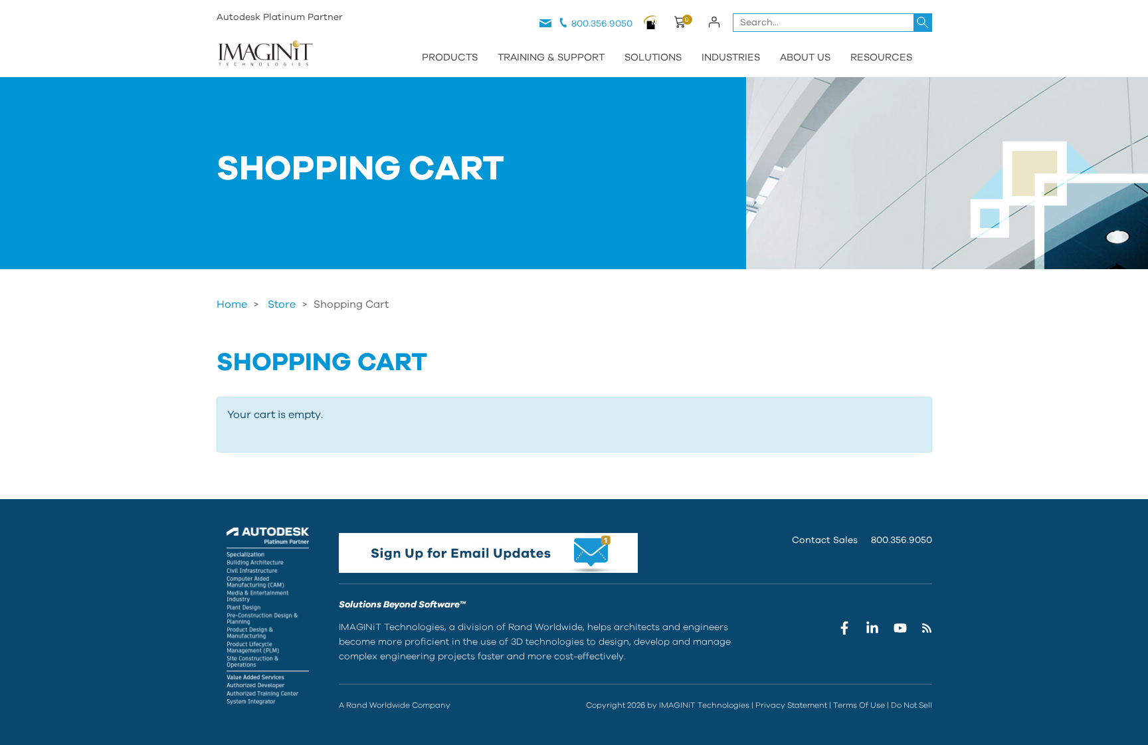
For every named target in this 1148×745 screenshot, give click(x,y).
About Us (805, 57)
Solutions (653, 57)
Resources (881, 57)
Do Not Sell (911, 705)
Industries (731, 57)
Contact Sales (825, 540)
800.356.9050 (601, 24)
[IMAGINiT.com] (265, 54)
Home (232, 304)
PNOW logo (650, 22)
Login (714, 22)
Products (450, 57)
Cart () (679, 24)
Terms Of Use (859, 705)
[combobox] (832, 22)
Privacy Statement (791, 705)
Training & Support (551, 57)
